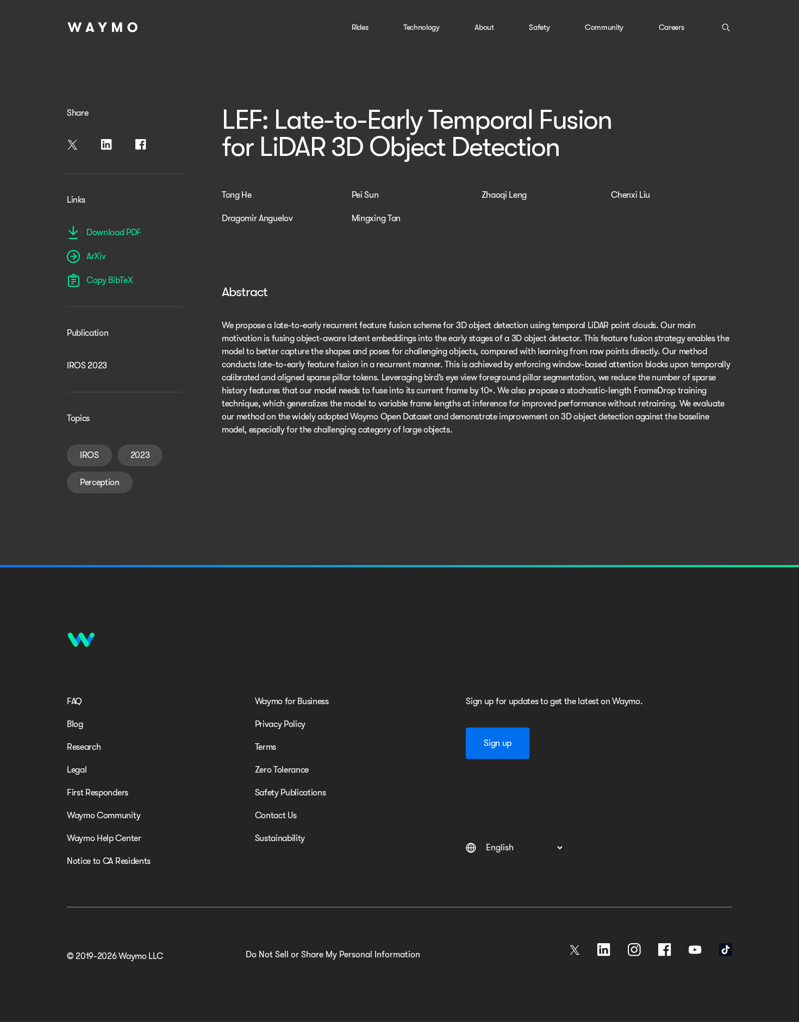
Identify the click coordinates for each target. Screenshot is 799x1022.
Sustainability (280, 838)
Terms (265, 747)
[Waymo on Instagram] (634, 949)
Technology (421, 27)
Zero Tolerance (282, 770)
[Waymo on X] (574, 949)
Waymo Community (103, 815)
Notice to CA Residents (109, 861)
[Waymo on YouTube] (695, 949)
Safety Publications (290, 793)
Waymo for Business (292, 701)
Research (84, 747)
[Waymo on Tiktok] (725, 949)
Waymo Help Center (104, 838)
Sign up (497, 743)
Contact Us (276, 815)
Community (604, 27)
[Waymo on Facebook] (664, 949)
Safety (539, 27)
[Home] (102, 27)
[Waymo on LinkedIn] (603, 949)
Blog (75, 724)
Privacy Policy (280, 724)
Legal (76, 770)
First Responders (97, 793)
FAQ (74, 701)
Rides (360, 27)
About (484, 27)
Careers (671, 27)
